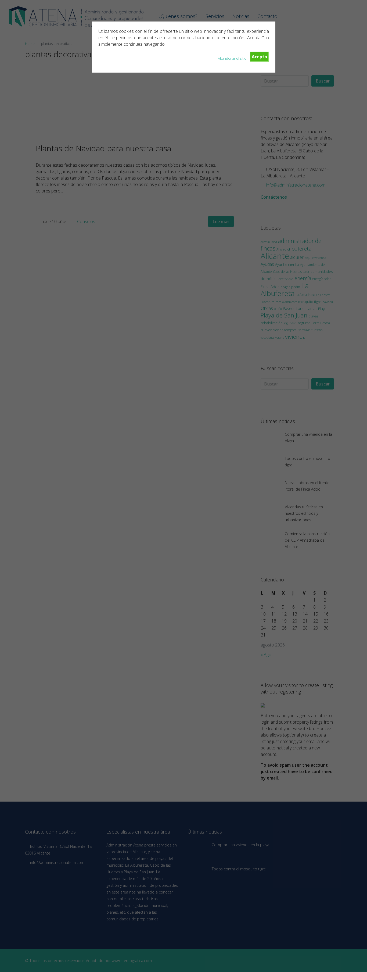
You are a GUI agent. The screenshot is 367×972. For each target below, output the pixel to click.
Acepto (259, 57)
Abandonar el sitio (232, 58)
